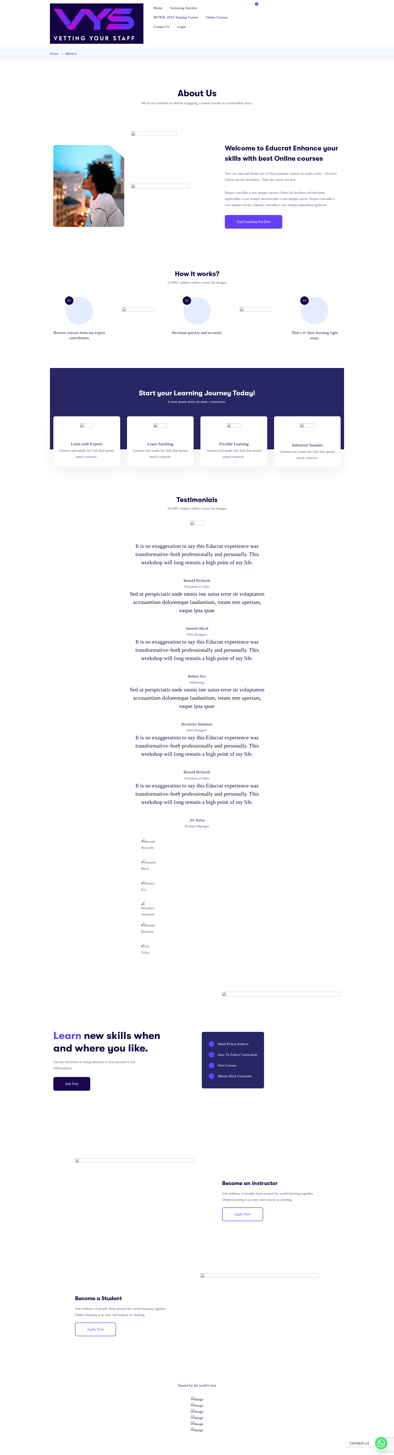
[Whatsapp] (381, 1443)
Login (181, 26)
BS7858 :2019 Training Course (176, 17)
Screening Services (183, 8)
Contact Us (161, 26)
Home (158, 8)
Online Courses (217, 17)
